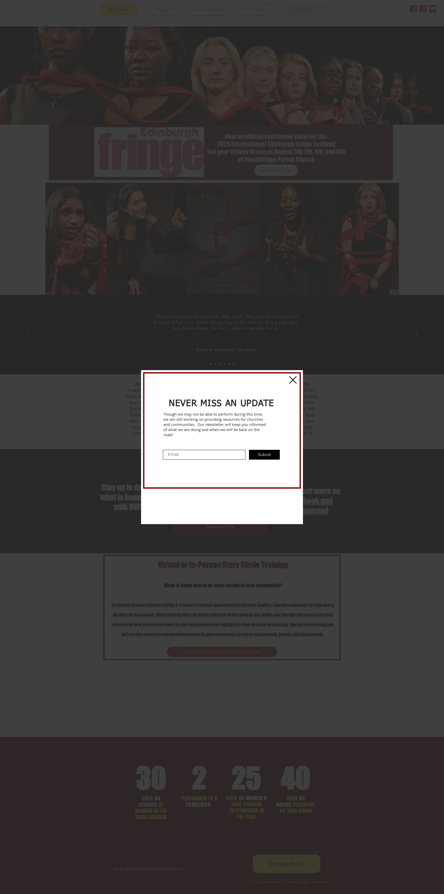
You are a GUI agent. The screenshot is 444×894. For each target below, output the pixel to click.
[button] (293, 380)
